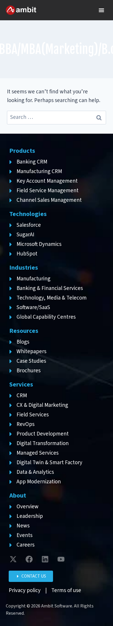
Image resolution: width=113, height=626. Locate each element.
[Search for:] (56, 117)
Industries (23, 267)
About (17, 495)
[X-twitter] (13, 559)
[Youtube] (61, 559)
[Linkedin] (45, 559)
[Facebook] (29, 559)
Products (22, 150)
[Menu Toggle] (101, 10)
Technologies (28, 214)
